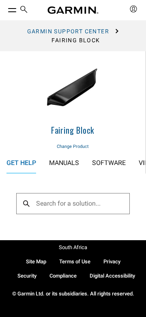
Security (26, 276)
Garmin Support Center (68, 31)
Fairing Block (72, 130)
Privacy (111, 261)
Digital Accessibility (112, 276)
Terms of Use (74, 261)
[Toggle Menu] (5, 8)
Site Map (36, 261)
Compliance (63, 276)
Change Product (73, 146)
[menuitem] (24, 10)
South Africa (73, 247)
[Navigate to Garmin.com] (73, 10)
